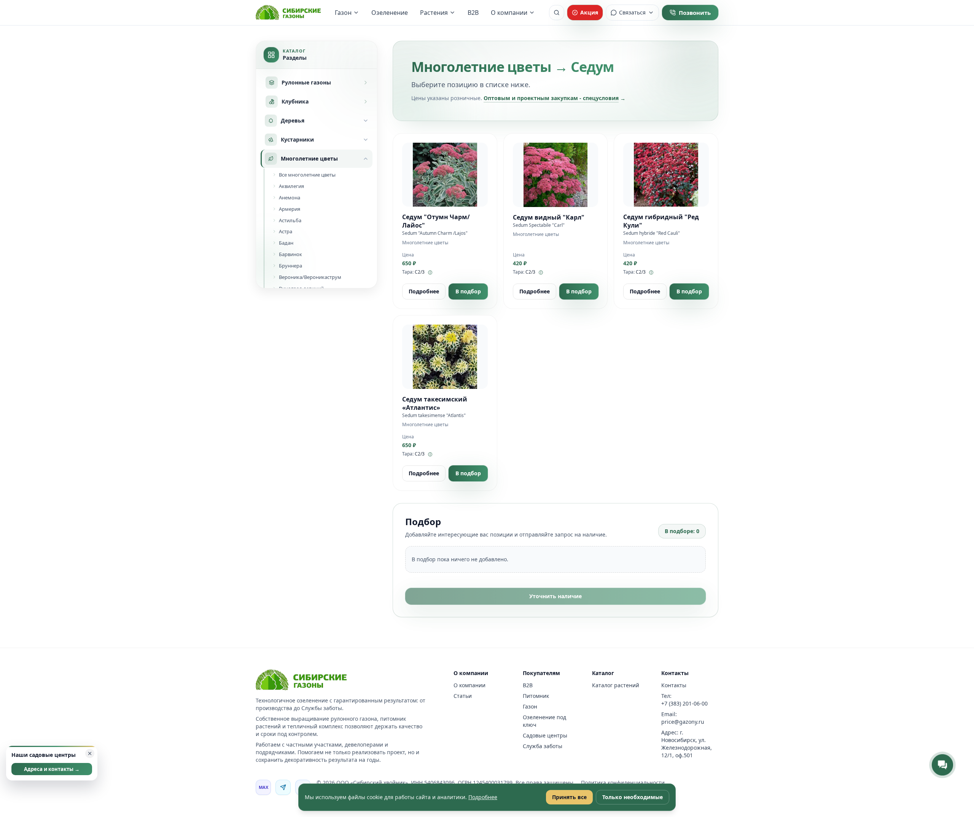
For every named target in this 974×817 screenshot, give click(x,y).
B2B (473, 12)
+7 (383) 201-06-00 (684, 703)
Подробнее (424, 291)
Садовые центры (545, 735)
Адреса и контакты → (52, 769)
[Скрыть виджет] (89, 753)
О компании (509, 12)
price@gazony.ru (682, 721)
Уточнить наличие (555, 596)
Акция (589, 12)
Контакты (673, 685)
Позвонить (695, 12)
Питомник (536, 695)
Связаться (632, 12)
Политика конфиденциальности (623, 782)
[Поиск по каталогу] (556, 12)
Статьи (463, 695)
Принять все (569, 797)
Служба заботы (542, 746)
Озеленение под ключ (544, 720)
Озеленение (389, 12)
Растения (434, 12)
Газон (343, 12)
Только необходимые (632, 797)
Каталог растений (615, 685)
